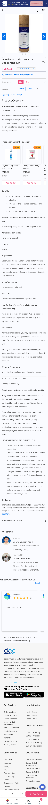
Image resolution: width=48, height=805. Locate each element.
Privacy (6, 766)
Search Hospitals (10, 719)
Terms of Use (9, 773)
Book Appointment (11, 728)
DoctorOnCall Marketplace (31, 764)
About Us (7, 763)
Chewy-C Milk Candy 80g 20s (31, 167)
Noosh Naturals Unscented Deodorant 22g (16, 641)
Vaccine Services (10, 741)
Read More (12, 682)
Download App (36, 3)
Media (6, 779)
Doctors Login (9, 776)
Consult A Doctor (10, 715)
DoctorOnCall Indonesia (31, 776)
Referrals (16, 803)
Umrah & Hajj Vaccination (9, 723)
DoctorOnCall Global (34, 759)
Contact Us (8, 759)
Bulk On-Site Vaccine (34, 746)
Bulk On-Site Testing (34, 742)
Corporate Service (33, 781)
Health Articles (31, 719)
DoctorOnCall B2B (33, 768)
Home (4, 638)
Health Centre (31, 712)
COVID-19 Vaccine (33, 736)
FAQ (5, 769)
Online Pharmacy (16, 638)
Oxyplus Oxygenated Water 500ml (10, 167)
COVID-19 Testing (33, 732)
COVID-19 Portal (32, 739)
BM (43, 10)
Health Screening (10, 731)
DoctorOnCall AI (32, 772)
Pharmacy (28, 803)
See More (6, 514)
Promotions (8, 734)
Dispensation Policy (11, 783)
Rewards (7, 738)
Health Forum (31, 715)
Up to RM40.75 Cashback (26, 69)
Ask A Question (10, 744)
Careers (7, 786)
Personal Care (30, 638)
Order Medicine (10, 712)
